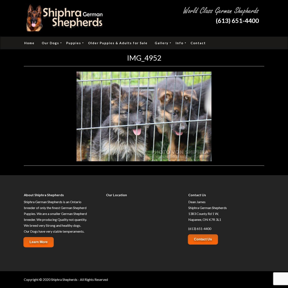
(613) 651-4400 (237, 20)
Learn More (39, 242)
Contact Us (203, 239)
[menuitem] (29, 43)
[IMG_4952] (144, 116)
